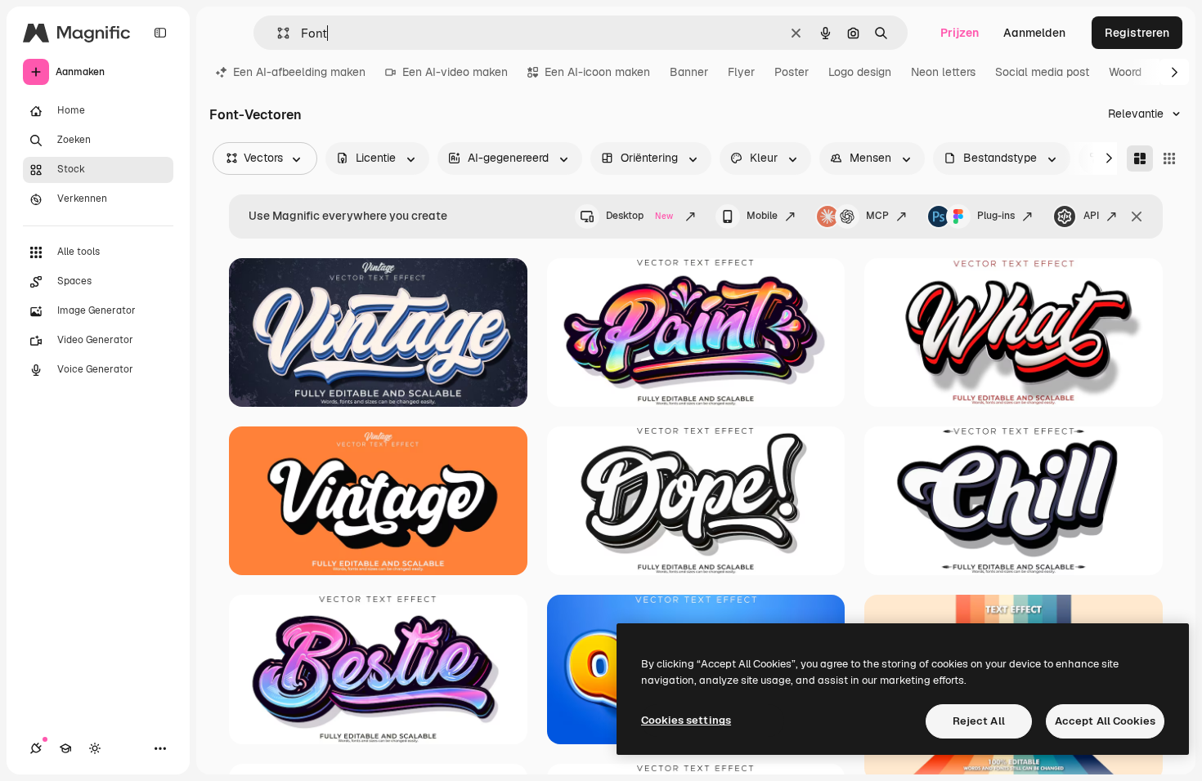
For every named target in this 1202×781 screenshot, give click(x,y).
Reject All (979, 721)
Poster (791, 72)
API (1091, 215)
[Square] (1169, 158)
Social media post (1042, 72)
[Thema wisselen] (95, 748)
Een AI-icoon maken (597, 72)
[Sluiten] (1136, 216)
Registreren (1137, 32)
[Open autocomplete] (276, 33)
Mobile (762, 215)
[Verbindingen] (36, 748)
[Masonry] (1140, 158)
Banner (689, 72)
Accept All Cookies (1105, 721)
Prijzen (959, 32)
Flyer (741, 72)
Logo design (859, 72)
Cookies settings (686, 720)
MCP (877, 215)
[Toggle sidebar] (160, 33)
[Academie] (65, 748)
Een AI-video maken (455, 72)
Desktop (639, 215)
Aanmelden (1034, 32)
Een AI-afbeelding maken (299, 72)
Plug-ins (996, 215)
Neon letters (943, 72)
